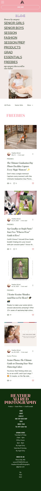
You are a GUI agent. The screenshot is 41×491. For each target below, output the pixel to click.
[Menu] (2, 2)
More (29, 105)
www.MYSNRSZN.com (20, 462)
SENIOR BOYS (14, 28)
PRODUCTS (12, 47)
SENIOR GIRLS (14, 23)
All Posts (7, 105)
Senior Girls (19, 105)
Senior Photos (12, 356)
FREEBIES (11, 62)
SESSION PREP (14, 42)
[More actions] (33, 154)
